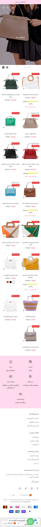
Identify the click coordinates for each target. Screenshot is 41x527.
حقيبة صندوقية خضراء (11, 133)
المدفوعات (35, 444)
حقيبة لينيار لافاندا (30, 316)
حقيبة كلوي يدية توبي (30, 133)
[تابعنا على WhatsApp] (20, 488)
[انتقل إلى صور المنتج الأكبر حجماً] (7, 67)
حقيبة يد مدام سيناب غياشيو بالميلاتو (30, 276)
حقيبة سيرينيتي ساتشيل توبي (30, 347)
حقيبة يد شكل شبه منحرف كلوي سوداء (10, 165)
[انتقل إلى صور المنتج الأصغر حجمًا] (3, 67)
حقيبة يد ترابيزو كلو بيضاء (10, 316)
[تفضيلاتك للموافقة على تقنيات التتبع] (37, 523)
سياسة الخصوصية (33, 418)
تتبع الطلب (35, 437)
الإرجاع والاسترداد (33, 459)
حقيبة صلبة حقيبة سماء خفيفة (11, 203)
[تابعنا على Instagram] (32, 488)
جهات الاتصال (34, 456)
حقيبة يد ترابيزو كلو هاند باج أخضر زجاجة (11, 96)
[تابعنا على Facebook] (37, 488)
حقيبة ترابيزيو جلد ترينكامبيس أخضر (30, 243)
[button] (33, 101)
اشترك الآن (35, 481)
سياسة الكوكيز (34, 422)
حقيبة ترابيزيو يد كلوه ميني (10, 275)
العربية (13, 495)
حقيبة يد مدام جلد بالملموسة (30, 94)
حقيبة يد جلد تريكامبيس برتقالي (10, 242)
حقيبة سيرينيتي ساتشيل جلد (30, 203)
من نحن (36, 463)
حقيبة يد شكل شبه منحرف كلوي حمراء (30, 165)
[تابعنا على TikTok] (26, 488)
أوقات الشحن (34, 441)
